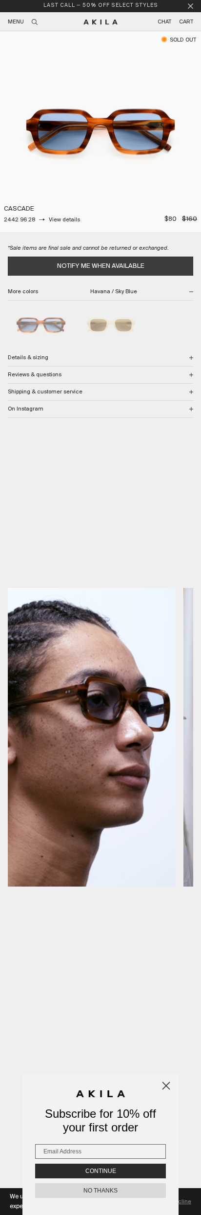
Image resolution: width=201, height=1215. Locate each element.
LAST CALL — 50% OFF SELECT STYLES (100, 5)
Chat (164, 22)
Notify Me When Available (100, 266)
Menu (16, 22)
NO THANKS (100, 1190)
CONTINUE (100, 1171)
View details (64, 220)
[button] (92, 737)
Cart (186, 22)
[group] (100, 131)
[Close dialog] (166, 1085)
